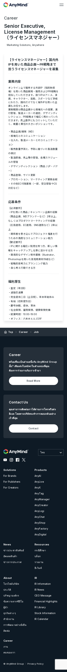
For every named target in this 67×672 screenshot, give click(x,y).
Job (36, 331)
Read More (33, 380)
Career (23, 331)
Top (10, 331)
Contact (33, 428)
